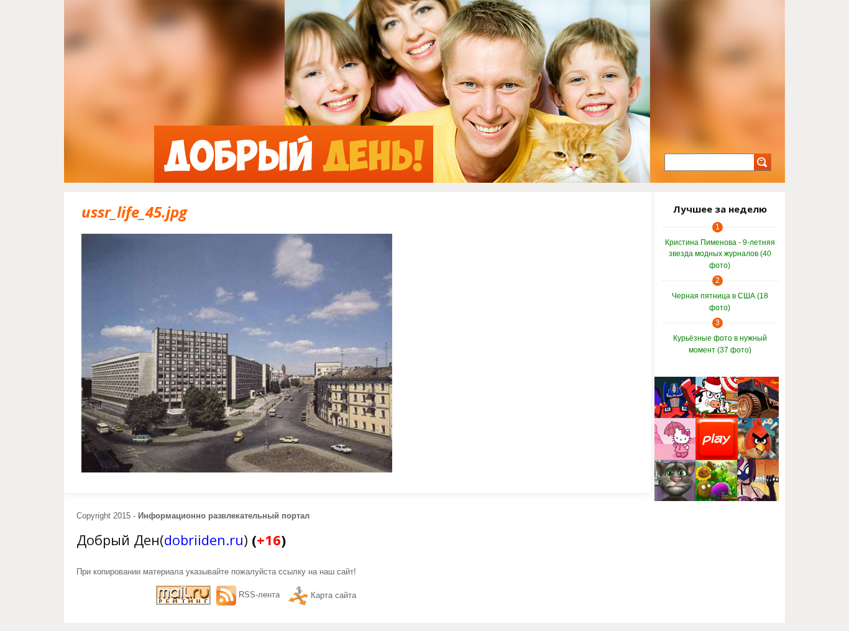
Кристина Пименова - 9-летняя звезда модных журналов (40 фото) (720, 254)
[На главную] (293, 154)
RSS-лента (259, 594)
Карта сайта (333, 595)
